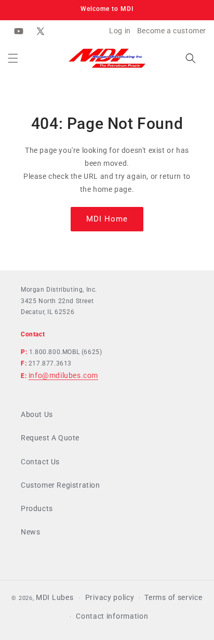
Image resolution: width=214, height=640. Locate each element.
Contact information (112, 616)
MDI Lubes (54, 597)
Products (37, 508)
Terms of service (173, 597)
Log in (120, 31)
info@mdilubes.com (63, 375)
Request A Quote (50, 438)
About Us (37, 414)
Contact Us (40, 462)
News (30, 532)
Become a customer (171, 31)
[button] (13, 58)
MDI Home (107, 219)
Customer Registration (60, 485)
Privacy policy (110, 597)
